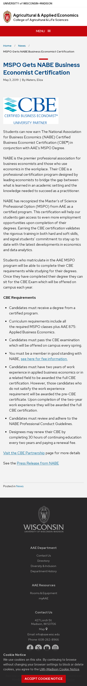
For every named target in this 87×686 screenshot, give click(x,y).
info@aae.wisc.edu (48, 634)
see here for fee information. (44, 358)
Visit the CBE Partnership (24, 453)
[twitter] (38, 648)
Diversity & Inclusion (43, 566)
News (19, 486)
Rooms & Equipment (43, 593)
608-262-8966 (48, 639)
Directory (43, 561)
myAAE (43, 598)
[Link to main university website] (43, 533)
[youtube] (47, 648)
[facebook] (30, 648)
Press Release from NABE (38, 463)
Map (42, 629)
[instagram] (55, 648)
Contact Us (43, 555)
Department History (44, 571)
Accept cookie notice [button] (44, 679)
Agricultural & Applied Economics (46, 15)
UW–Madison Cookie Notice (59, 669)
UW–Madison (27, 3)
